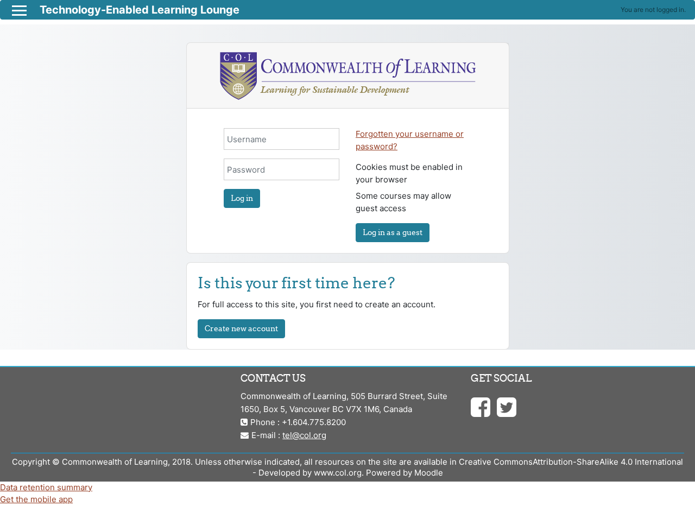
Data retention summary (46, 487)
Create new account (241, 328)
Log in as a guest (392, 232)
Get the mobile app (36, 499)
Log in (242, 198)
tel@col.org (304, 435)
